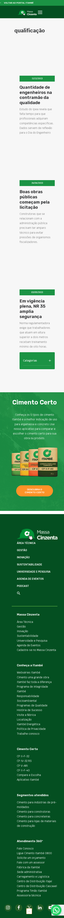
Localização (24, 719)
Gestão (22, 550)
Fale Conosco (25, 848)
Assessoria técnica (29, 895)
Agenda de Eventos (30, 578)
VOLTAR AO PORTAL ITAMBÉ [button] (19, 3)
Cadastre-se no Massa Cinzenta (36, 650)
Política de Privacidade (31, 729)
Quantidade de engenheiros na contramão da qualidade (36, 95)
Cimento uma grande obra (33, 677)
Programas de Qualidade (32, 705)
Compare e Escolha (29, 775)
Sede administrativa (29, 872)
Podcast (23, 586)
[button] (40, 16)
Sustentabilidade (29, 564)
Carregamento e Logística (33, 876)
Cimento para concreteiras (33, 816)
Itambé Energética (28, 724)
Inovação (23, 557)
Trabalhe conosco (28, 733)
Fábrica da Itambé (28, 867)
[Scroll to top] (29, 911)
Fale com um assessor (31, 862)
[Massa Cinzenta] (27, 12)
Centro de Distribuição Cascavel (37, 886)
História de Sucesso (29, 710)
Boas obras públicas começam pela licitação (35, 199)
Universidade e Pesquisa (33, 571)
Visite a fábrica (26, 715)
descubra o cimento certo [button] (34, 491)
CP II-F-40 (23, 770)
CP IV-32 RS (24, 761)
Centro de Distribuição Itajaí (34, 881)
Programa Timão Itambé (32, 890)
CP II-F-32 (23, 756)
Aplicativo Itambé (28, 779)
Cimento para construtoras (33, 811)
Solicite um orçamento (31, 858)
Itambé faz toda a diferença (34, 682)
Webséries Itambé (28, 672)
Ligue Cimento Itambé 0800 (34, 853)
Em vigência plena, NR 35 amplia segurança (33, 309)
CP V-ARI (22, 765)
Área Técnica (26, 543)
